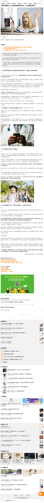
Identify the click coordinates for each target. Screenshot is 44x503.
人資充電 (24, 3)
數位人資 (9, 295)
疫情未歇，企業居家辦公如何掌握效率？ (8, 259)
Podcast (40, 3)
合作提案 (21, 495)
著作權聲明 (28, 495)
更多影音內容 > (40, 451)
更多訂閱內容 (41, 396)
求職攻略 (8, 3)
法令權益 (29, 3)
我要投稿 (15, 495)
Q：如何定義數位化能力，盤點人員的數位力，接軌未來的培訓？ (14, 50)
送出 (22, 314)
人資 (2, 295)
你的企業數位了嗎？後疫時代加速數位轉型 (9, 261)
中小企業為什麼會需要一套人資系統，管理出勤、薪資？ (11, 262)
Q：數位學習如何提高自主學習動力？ (9, 48)
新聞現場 (34, 3)
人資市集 (5, 295)
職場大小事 (14, 3)
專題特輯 (19, 3)
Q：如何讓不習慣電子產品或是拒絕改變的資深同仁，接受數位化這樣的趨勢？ (17, 47)
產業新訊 (3, 3)
